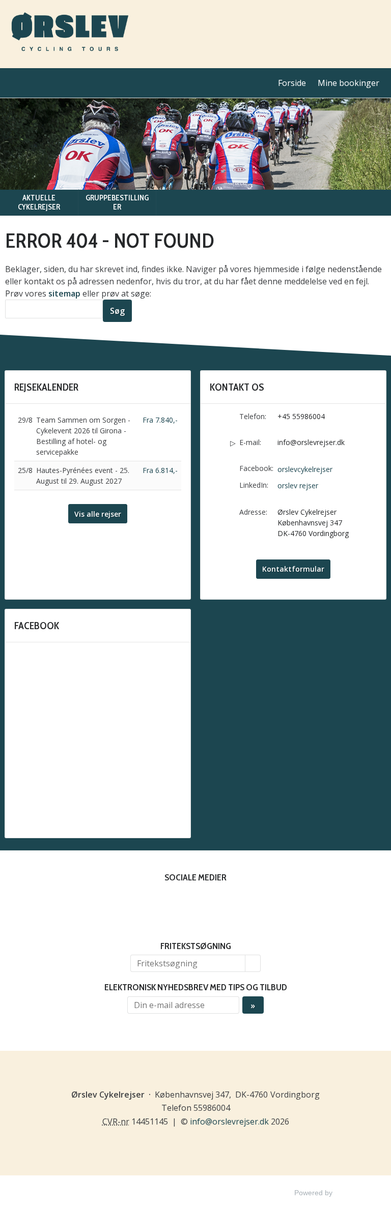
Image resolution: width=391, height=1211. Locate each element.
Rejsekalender (46, 387)
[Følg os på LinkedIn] (205, 900)
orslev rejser (297, 485)
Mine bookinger (348, 82)
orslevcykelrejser (304, 469)
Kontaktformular (293, 569)
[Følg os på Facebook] (185, 900)
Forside (292, 82)
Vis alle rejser (97, 514)
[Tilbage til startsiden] (69, 34)
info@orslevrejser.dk (311, 442)
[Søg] (253, 963)
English (377, 23)
